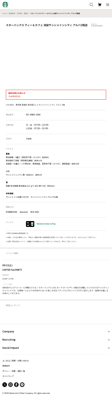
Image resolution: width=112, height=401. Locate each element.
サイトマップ (8, 376)
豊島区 (26, 13)
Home (4, 13)
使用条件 (6, 365)
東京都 (19, 13)
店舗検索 (12, 13)
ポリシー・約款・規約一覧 (13, 371)
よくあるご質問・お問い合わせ (15, 360)
